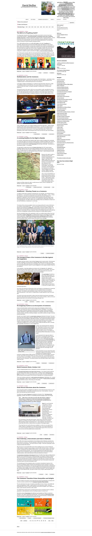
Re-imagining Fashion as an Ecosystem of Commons (34, 305)
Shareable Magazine (61, 147)
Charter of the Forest (37, 147)
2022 (35, 26)
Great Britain (67, 12)
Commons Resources (43, 19)
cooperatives (60, 6)
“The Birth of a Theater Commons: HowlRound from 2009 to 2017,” (39, 215)
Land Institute (46, 274)
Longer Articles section (49, 494)
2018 (47, 26)
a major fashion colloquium (35, 316)
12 (30, 520)
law (61, 15)
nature (58, 16)
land (59, 15)
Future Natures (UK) (61, 102)
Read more (19, 71)
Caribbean (52, 474)
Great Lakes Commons (61, 108)
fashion (38, 363)
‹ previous (25, 520)
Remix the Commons (61, 141)
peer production (72, 16)
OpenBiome (46, 43)
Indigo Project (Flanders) (62, 114)
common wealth (47, 187)
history (71, 12)
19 (43, 520)
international (62, 13)
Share (18, 526)
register (27, 71)
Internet (70, 13)
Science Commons (60, 144)
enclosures (59, 9)
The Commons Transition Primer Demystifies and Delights (35, 478)
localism (63, 15)
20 (45, 520)
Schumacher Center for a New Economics (65, 142)
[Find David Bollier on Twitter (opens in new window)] (74, 532)
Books (52, 19)
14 (33, 520)
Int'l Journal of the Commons (62, 117)
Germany (71, 11)
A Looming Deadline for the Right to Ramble (31, 138)
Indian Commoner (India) (62, 113)
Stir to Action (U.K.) (61, 151)
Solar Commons (60, 145)
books (66, 2)
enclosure (72, 8)
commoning (62, 4)
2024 (29, 26)
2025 (27, 26)
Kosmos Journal (60, 125)
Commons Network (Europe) (62, 87)
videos (67, 17)
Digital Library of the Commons (63, 96)
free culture (61, 10)
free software (66, 10)
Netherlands (44, 363)
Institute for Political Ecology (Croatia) (64, 119)
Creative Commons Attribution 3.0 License (48, 532)
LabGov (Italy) (60, 127)
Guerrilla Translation (61, 110)
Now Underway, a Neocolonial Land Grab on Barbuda (34, 438)
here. (46, 218)
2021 (38, 26)
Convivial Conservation (61, 93)
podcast (45, 434)
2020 (41, 26)
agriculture (59, 2)
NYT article (36, 43)
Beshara (29, 394)
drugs (40, 72)
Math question (60, 25)
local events (22, 378)
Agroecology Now (60, 81)
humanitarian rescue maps (42, 36)
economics (65, 8)
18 (41, 520)
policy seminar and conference (37, 377)
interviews (52, 434)
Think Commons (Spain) (62, 153)
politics (64, 17)
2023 (32, 26)
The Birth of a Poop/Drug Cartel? (27, 33)
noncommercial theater (32, 36)
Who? (58, 67)
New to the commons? (23, 21)
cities (73, 2)
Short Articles (27, 493)
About (27, 19)
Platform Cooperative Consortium (63, 139)
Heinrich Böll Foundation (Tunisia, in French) (66, 111)
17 (39, 520)
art (62, 2)
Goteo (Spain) (60, 105)
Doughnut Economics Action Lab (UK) (64, 99)
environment (65, 9)
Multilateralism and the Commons (27, 77)
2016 (53, 26)
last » (53, 520)
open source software (64, 16)
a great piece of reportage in (26, 455)
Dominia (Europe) (60, 97)
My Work (33, 19)
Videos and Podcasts (22, 24)
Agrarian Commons (61, 79)
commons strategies (66, 4)
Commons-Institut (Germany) (63, 88)
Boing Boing (34, 144)
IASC (39, 383)
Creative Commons (61, 94)
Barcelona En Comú (61, 82)
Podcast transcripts (61, 37)
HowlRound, (31, 207)
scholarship (44, 383)
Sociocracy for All (60, 148)
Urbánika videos (60, 154)
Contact (59, 19)
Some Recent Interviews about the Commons (31, 387)
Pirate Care (59, 138)
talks (26, 301)
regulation (52, 72)
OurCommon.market (61, 131)
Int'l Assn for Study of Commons (63, 116)
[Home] (48, 6)
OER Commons (60, 128)
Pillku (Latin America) (61, 136)
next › (49, 520)
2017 (50, 26)
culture (71, 6)
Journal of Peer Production (62, 124)
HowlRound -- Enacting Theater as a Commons (32, 191)
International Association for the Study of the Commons (30, 371)
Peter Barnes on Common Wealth (63, 134)
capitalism (70, 2)
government (61, 12)
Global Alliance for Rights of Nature (64, 107)
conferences (70, 5)
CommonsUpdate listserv (62, 34)
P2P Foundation (60, 133)
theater (42, 253)
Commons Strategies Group (62, 90)
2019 (44, 26)
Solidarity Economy (61, 150)
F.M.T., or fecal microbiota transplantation (45, 50)
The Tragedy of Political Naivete (63, 70)
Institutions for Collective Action (63, 121)
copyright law (66, 6)
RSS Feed (59, 33)
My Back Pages (21, 26)
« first (21, 520)
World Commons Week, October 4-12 (28, 367)
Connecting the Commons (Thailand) (64, 91)
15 (35, 520)
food (74, 9)
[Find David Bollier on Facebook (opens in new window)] (71, 532)
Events (64, 19)
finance (71, 9)
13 (32, 520)
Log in (23, 71)
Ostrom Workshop (60, 130)
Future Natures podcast (61, 104)
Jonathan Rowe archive (61, 122)
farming (38, 301)
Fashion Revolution (49, 338)
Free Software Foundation (62, 100)
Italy (74, 13)
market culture (70, 15)
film (41, 434)
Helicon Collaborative (27, 214)
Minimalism (59, 73)
